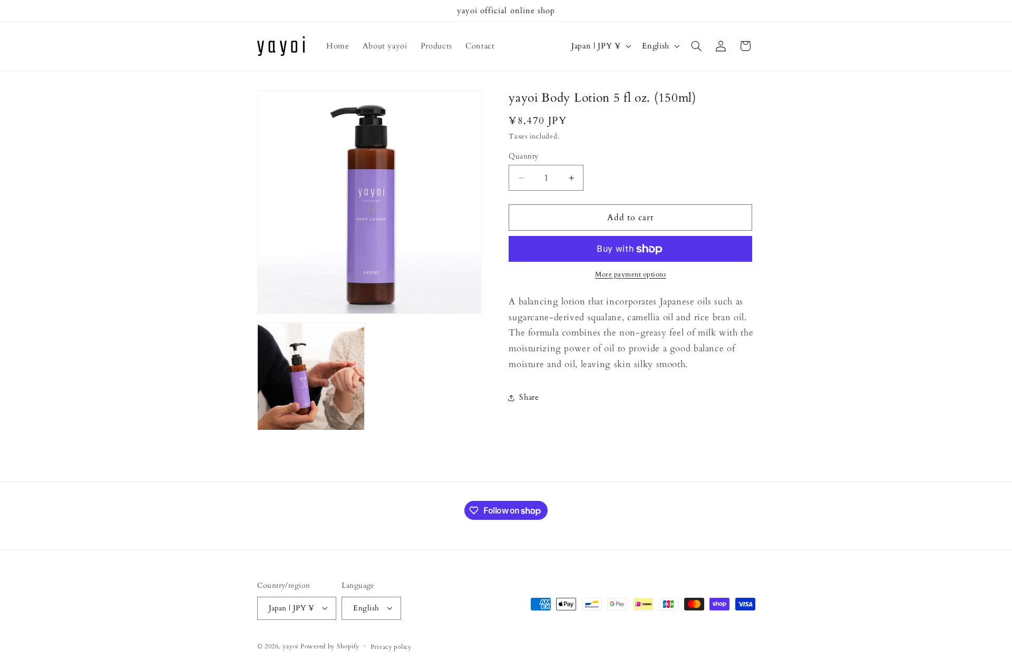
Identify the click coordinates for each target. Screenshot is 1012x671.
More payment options (630, 275)
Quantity (523, 156)
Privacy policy (391, 646)
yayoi (290, 646)
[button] (696, 46)
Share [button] (529, 397)
